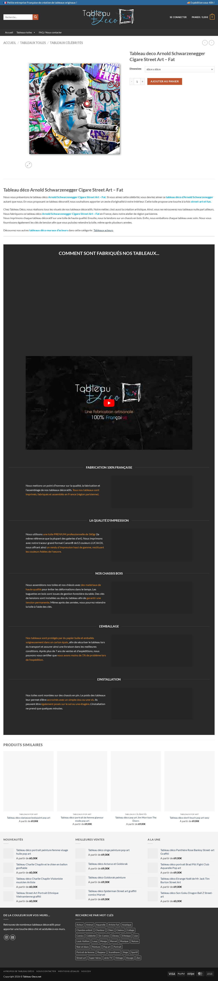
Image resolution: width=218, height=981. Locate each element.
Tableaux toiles (24, 32)
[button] (178, 17)
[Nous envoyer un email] (12, 937)
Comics (80, 935)
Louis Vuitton (82, 941)
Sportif (134, 952)
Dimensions (135, 69)
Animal (89, 924)
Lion (136, 935)
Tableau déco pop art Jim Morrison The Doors (135, 819)
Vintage (119, 958)
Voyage (129, 958)
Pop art (107, 946)
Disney (115, 935)
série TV (108, 958)
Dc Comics (104, 935)
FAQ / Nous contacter (50, 32)
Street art (81, 958)
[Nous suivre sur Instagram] (6, 937)
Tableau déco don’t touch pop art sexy (189, 817)
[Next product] (204, 42)
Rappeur (101, 952)
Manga (103, 941)
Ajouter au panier (165, 81)
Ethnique (126, 935)
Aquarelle (100, 924)
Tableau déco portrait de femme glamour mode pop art (82, 819)
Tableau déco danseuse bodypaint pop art (28, 817)
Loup (94, 941)
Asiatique (126, 924)
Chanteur (100, 930)
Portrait (117, 946)
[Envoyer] (35, 17)
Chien (110, 930)
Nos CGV (86, 971)
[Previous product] (211, 42)
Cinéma (120, 930)
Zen (138, 958)
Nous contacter (46, 971)
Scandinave (114, 952)
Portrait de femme (85, 952)
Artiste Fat (113, 924)
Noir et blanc (82, 946)
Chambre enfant (84, 930)
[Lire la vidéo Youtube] (109, 403)
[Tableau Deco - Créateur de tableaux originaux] (109, 17)
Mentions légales (68, 971)
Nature (134, 941)
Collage (130, 930)
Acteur (79, 924)
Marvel (113, 941)
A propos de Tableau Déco (18, 971)
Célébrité (91, 935)
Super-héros (95, 958)
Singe (125, 952)
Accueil (9, 32)
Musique (124, 941)
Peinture (96, 946)
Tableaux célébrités (66, 43)
